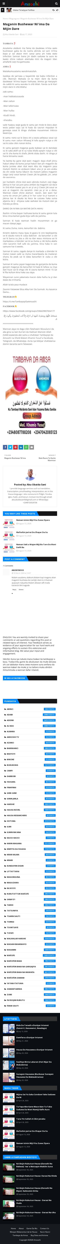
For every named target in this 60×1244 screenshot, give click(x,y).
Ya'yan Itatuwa (27, 983)
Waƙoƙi (27, 955)
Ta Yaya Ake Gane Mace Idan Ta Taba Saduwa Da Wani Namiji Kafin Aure (34, 1108)
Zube (27, 994)
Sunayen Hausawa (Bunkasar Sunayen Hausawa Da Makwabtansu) (34, 1075)
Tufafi (27, 933)
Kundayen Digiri (27, 865)
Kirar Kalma (27, 854)
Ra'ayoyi (27, 888)
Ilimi (27, 826)
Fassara (27, 782)
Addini (27, 720)
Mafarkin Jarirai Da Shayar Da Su (32, 532)
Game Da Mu (32, 1228)
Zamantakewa (27, 989)
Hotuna (27, 821)
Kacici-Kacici (27, 838)
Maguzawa (27, 882)
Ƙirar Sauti (27, 1005)
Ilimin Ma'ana (27, 832)
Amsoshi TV (27, 737)
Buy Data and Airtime (39, 1235)
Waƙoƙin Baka (27, 961)
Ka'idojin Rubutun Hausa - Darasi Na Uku (36, 1212)
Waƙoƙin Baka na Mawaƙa (27, 972)
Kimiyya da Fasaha (27, 849)
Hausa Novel (27, 810)
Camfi (27, 770)
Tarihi (27, 905)
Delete (21, 589)
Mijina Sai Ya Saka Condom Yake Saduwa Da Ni (35, 1096)
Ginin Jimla (27, 798)
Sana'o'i (27, 899)
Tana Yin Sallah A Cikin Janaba (30, 1119)
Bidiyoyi (27, 754)
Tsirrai (27, 921)
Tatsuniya (27, 910)
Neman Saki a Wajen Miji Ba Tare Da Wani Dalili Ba (36, 546)
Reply (14, 589)
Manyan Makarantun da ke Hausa (23, 1232)
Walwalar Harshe (27, 938)
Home (5, 18)
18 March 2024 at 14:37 (22, 573)
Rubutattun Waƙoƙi (27, 893)
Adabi (27, 714)
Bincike (27, 759)
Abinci (27, 709)
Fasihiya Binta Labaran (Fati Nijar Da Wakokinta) (34, 1063)
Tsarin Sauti (27, 916)
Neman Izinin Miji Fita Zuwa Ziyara (33, 520)
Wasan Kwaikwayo (27, 944)
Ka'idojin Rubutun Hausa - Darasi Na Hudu (33, 1201)
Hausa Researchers (27, 815)
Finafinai (27, 787)
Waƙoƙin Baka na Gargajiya (27, 966)
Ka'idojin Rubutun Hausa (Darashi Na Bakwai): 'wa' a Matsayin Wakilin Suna (34, 1165)
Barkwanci (27, 748)
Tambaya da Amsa (20, 1235)
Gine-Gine (27, 793)
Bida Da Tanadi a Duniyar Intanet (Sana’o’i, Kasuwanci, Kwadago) (32, 1026)
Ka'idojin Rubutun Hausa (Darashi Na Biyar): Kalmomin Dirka (34, 1189)
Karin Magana (27, 843)
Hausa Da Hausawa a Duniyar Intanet (34, 1049)
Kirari (27, 860)
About (21, 1228)
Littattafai (27, 871)
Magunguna (14, 18)
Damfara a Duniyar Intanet (29, 1037)
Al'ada (27, 726)
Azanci (27, 742)
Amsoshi (37, 1240)
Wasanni (27, 949)
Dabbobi (27, 776)
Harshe (27, 804)
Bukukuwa (27, 765)
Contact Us (44, 1228)
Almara (27, 731)
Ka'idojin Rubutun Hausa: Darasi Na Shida (36, 1176)
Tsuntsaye (27, 927)
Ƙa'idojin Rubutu (27, 1000)
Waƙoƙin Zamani (27, 977)
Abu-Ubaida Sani (11, 34)
